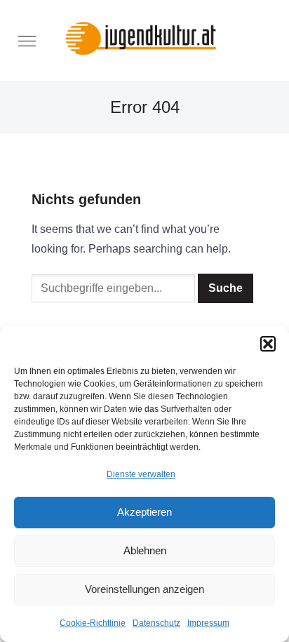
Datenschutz (156, 623)
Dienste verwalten (141, 474)
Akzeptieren (144, 512)
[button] (268, 344)
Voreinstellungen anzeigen (144, 589)
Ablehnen (144, 550)
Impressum (208, 623)
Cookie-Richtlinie (93, 623)
